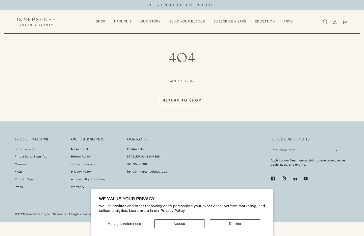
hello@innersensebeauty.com (148, 171)
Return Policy (81, 156)
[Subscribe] (336, 150)
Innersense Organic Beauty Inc (46, 214)
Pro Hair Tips (24, 179)
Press (19, 187)
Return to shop (182, 100)
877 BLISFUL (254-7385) (144, 156)
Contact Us (135, 149)
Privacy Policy (81, 171)
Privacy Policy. (173, 210)
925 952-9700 (137, 164)
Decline (235, 223)
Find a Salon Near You (31, 156)
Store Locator (25, 149)
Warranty (77, 187)
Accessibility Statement (88, 179)
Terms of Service (83, 164)
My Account (79, 149)
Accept (179, 223)
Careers (21, 164)
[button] (325, 22)
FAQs (19, 171)
